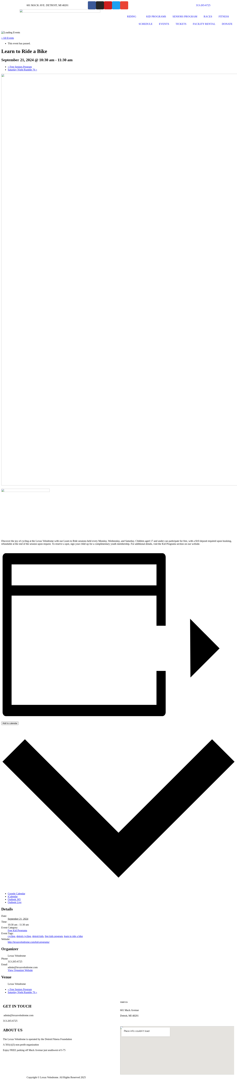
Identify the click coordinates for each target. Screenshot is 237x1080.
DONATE (227, 24)
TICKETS (181, 24)
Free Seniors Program (20, 66)
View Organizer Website (20, 970)
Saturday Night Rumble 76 (22, 69)
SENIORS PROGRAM (185, 16)
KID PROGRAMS (156, 16)
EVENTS (164, 24)
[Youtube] (108, 5)
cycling (11, 936)
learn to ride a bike (73, 936)
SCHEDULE (146, 24)
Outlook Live (14, 902)
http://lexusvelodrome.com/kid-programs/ (28, 942)
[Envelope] (124, 5)
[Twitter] (116, 5)
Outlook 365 (14, 899)
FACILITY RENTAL (204, 24)
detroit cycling (23, 936)
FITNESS (224, 16)
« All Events (7, 38)
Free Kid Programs (17, 930)
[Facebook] (92, 5)
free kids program (54, 936)
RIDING (131, 16)
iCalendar (13, 896)
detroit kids (38, 936)
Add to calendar (10, 723)
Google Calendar (16, 893)
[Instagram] (100, 5)
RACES (208, 16)
